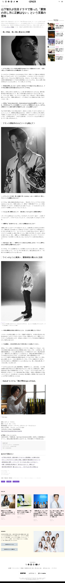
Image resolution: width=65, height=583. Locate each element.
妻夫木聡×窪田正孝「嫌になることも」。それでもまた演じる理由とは (20, 467)
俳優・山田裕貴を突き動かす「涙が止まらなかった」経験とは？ (18, 464)
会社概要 (9, 568)
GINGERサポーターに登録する (9, 549)
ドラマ (3, 481)
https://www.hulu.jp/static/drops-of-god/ (11, 431)
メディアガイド (54, 568)
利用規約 (22, 568)
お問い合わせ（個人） (38, 568)
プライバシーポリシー (16, 568)
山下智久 (9, 481)
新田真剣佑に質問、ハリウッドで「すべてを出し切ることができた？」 (20, 462)
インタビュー (16, 481)
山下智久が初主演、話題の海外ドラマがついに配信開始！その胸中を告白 (21, 457)
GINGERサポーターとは (9, 544)
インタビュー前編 (9, 27)
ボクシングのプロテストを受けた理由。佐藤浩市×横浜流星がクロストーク (21, 459)
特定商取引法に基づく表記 (29, 568)
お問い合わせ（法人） (47, 568)
